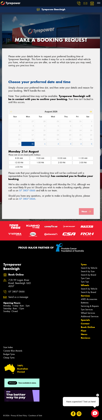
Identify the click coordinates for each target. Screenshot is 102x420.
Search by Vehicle (89, 268)
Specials (85, 320)
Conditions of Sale (35, 415)
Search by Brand (88, 274)
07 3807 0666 (27, 190)
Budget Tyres (9, 354)
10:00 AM (61, 158)
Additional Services (89, 316)
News (84, 334)
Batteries (84, 302)
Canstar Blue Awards (12, 350)
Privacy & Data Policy (19, 415)
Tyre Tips (85, 281)
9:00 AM (40, 158)
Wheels (85, 285)
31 (33, 144)
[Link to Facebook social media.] (73, 413)
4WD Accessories (89, 299)
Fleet (83, 330)
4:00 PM (19, 167)
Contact (85, 323)
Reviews (85, 337)
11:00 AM (82, 158)
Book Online (88, 327)
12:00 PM (19, 162)
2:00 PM (61, 162)
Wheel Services (88, 313)
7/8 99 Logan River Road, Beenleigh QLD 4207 (19, 283)
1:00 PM (40, 162)
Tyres (84, 264)
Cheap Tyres (8, 357)
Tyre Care (85, 278)
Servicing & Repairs (90, 306)
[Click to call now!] (78, 3)
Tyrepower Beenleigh (53, 9)
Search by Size (88, 271)
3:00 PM (83, 162)
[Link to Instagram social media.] (78, 413)
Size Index (8, 347)
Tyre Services (87, 309)
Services (85, 295)
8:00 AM (19, 158)
